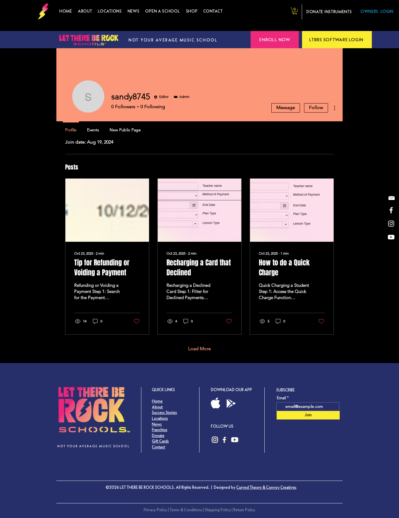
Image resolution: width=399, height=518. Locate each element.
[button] (192, 11)
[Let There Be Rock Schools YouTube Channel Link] (235, 440)
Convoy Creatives (281, 487)
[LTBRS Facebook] (391, 210)
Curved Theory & (251, 487)
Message (285, 107)
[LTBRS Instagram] (391, 224)
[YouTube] (391, 237)
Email (281, 398)
